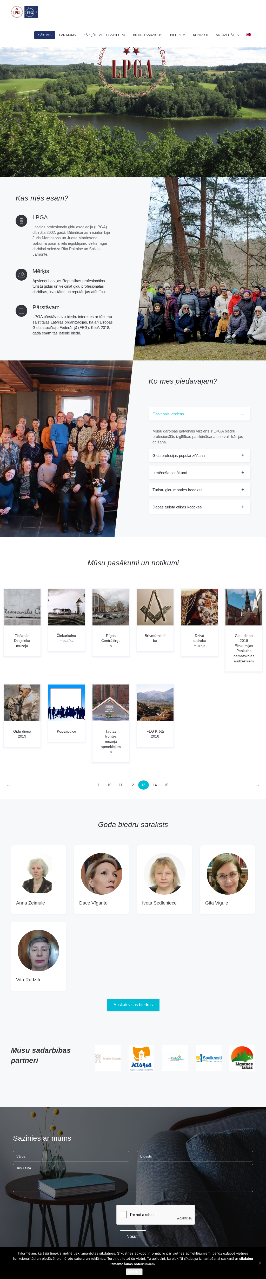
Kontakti (200, 35)
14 (155, 785)
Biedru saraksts (147, 35)
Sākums (44, 35)
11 (121, 785)
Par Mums (67, 35)
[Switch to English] (249, 35)
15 (166, 785)
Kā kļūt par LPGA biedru (104, 35)
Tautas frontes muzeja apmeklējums (111, 741)
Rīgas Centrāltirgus (111, 641)
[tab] (199, 428)
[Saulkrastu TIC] (175, 1058)
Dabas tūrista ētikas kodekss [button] (177, 507)
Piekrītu (134, 1272)
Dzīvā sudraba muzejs (199, 641)
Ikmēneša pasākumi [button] (169, 472)
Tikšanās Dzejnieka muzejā (22, 641)
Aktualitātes (227, 35)
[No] (259, 1262)
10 (109, 785)
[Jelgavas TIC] (108, 1058)
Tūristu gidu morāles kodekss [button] (177, 490)
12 (132, 785)
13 (143, 785)
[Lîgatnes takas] (208, 1058)
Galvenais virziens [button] (168, 414)
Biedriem (177, 35)
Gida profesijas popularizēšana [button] (178, 455)
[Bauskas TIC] (141, 1058)
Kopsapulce (66, 731)
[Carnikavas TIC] (242, 1058)
